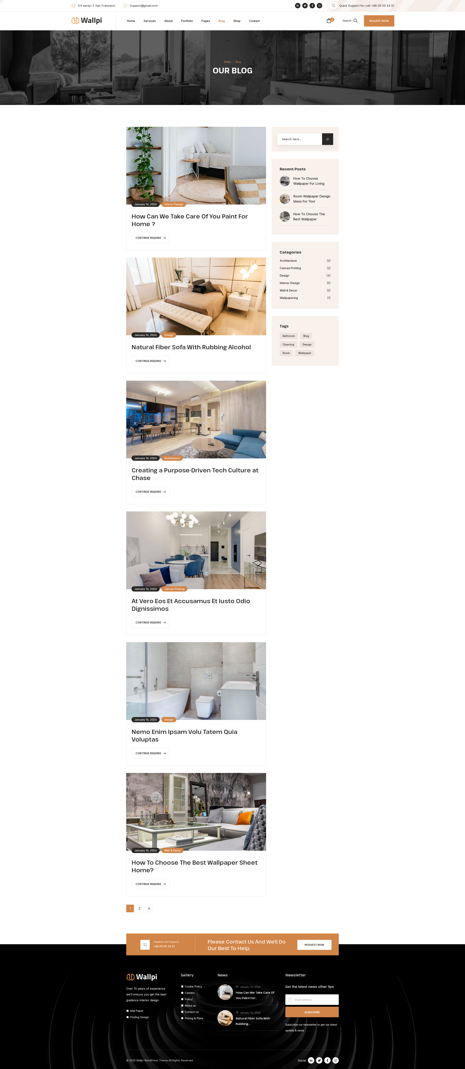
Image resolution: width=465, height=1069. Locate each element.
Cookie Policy (193, 986)
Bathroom (289, 335)
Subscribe (312, 1012)
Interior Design (290, 283)
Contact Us (192, 1012)
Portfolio (187, 21)
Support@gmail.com (144, 5)
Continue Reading (148, 237)
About (168, 21)
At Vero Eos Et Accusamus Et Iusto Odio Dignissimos (191, 604)
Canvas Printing (290, 268)
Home (131, 21)
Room (286, 353)
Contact (254, 21)
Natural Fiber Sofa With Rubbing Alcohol (191, 347)
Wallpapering (289, 298)
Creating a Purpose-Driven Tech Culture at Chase (195, 474)
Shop (236, 21)
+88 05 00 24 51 (382, 5)
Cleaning (288, 344)
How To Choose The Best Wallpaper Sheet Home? (195, 866)
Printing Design (139, 1017)
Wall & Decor (288, 290)
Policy (188, 999)
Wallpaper (304, 353)
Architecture (288, 260)
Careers (190, 993)
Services (150, 21)
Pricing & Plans (194, 1018)
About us (190, 1005)
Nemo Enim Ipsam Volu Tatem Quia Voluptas (184, 735)
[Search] (327, 139)
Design (284, 275)
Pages (205, 21)
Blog (222, 21)
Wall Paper (136, 1011)
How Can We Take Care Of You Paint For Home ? (190, 220)
